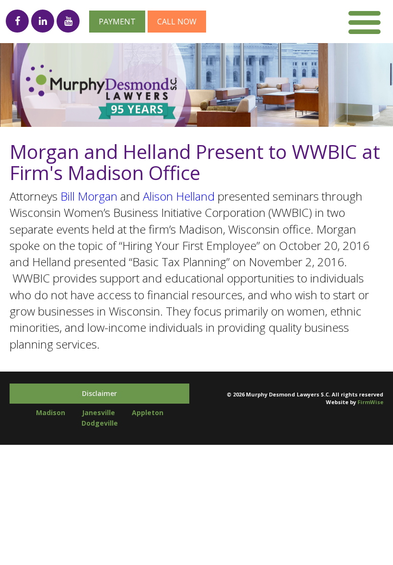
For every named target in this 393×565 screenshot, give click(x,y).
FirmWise (370, 402)
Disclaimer (99, 393)
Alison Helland (179, 196)
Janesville (98, 412)
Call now (176, 21)
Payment (117, 21)
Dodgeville (99, 423)
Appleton (147, 412)
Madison (50, 412)
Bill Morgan (88, 196)
